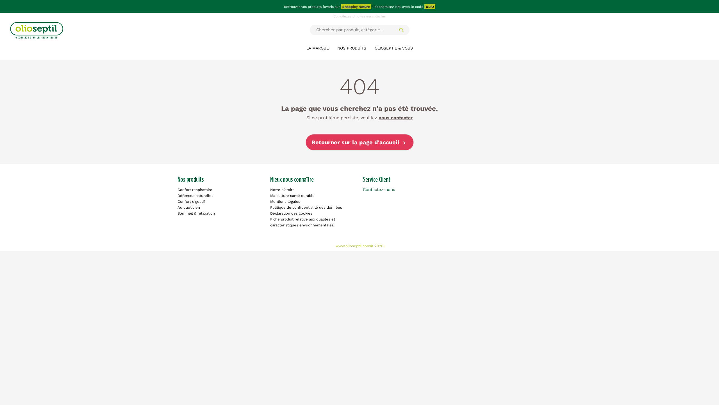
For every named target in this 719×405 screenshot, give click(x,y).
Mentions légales (285, 201)
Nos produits (351, 48)
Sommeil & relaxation (196, 213)
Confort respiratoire (195, 190)
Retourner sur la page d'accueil (359, 142)
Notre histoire (282, 190)
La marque (317, 48)
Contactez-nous (379, 189)
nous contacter (396, 117)
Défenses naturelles (195, 196)
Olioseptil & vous (394, 48)
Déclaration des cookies (291, 213)
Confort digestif (191, 201)
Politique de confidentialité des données (306, 207)
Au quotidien (189, 207)
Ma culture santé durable (292, 196)
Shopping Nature (356, 7)
